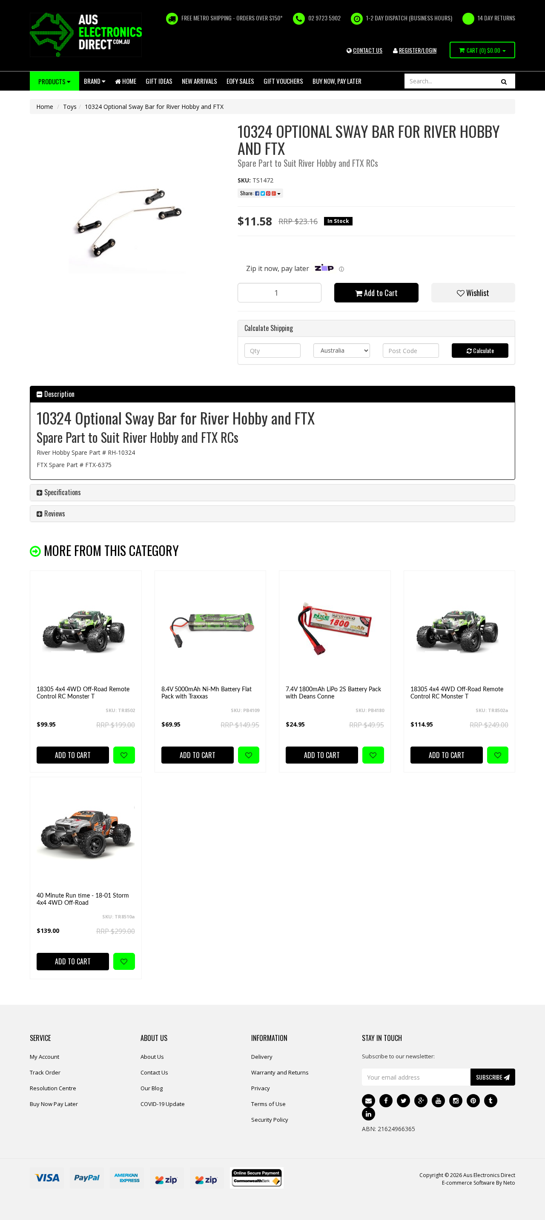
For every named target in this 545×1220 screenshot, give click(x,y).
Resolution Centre (53, 1088)
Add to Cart (380, 292)
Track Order (45, 1072)
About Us (152, 1056)
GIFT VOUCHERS (283, 81)
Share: (247, 193)
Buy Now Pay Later (54, 1104)
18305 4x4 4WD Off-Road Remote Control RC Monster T (83, 693)
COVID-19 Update (163, 1104)
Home (128, 81)
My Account (44, 1056)
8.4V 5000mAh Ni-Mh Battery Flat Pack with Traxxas (206, 693)
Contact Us (154, 1072)
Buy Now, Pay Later (337, 81)
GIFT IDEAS (159, 81)
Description (59, 394)
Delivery (261, 1056)
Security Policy (269, 1119)
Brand (93, 81)
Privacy (260, 1088)
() (483, 50)
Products (52, 81)
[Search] (504, 81)
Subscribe (490, 1076)
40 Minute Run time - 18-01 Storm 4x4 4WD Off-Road (83, 899)
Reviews (54, 513)
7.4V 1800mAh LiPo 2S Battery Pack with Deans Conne (333, 693)
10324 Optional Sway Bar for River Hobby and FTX (154, 107)
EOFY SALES (240, 81)
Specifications (62, 492)
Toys (70, 107)
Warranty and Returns (280, 1072)
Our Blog (152, 1088)
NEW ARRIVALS (199, 81)
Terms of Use (268, 1104)
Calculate (483, 350)
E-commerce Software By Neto (478, 1182)
